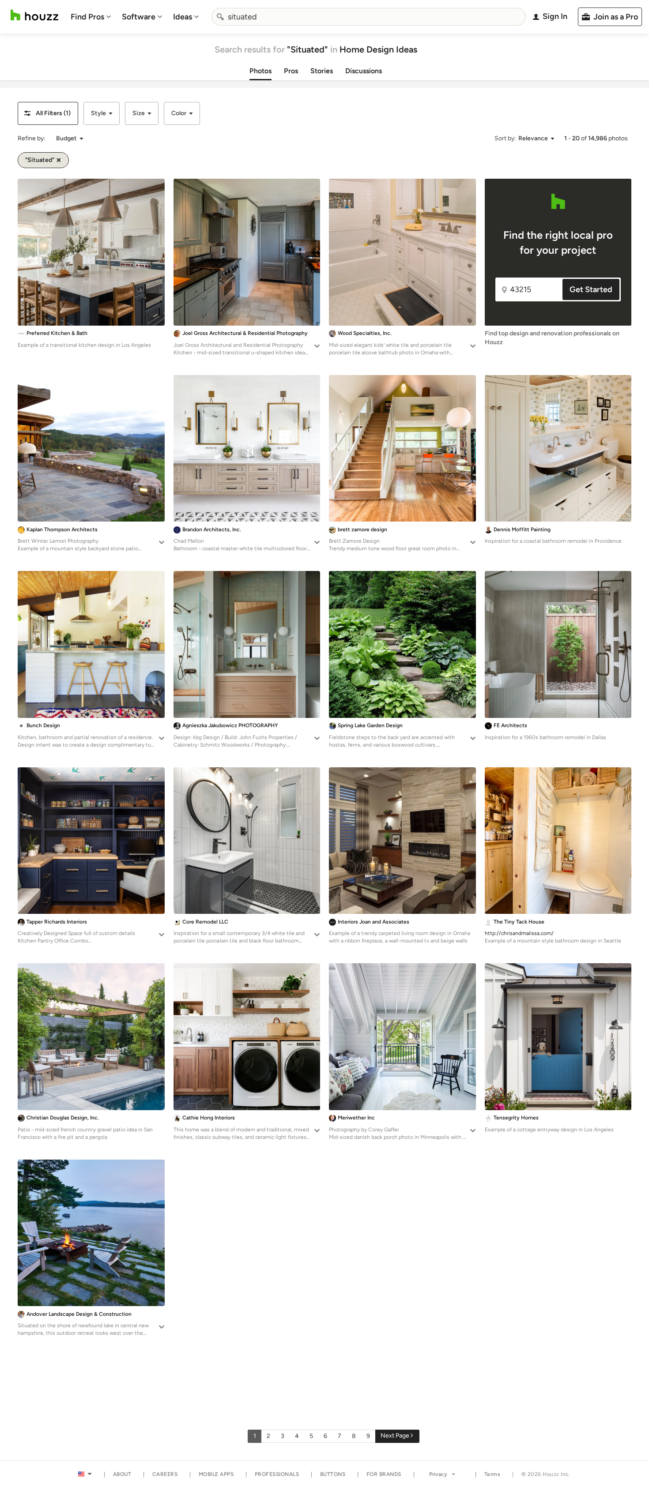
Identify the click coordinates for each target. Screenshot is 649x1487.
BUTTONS (333, 1474)
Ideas (182, 17)
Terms (492, 1474)
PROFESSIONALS (277, 1474)
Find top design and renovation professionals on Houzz (552, 338)
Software (138, 17)
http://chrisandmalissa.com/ (519, 933)
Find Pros (87, 17)
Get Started (591, 289)
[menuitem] (91, 17)
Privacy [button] (438, 1474)
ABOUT (122, 1474)
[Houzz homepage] (34, 15)
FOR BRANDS (383, 1474)
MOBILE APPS (216, 1474)
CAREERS (165, 1474)
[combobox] (368, 17)
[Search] (220, 17)
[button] (48, 113)
